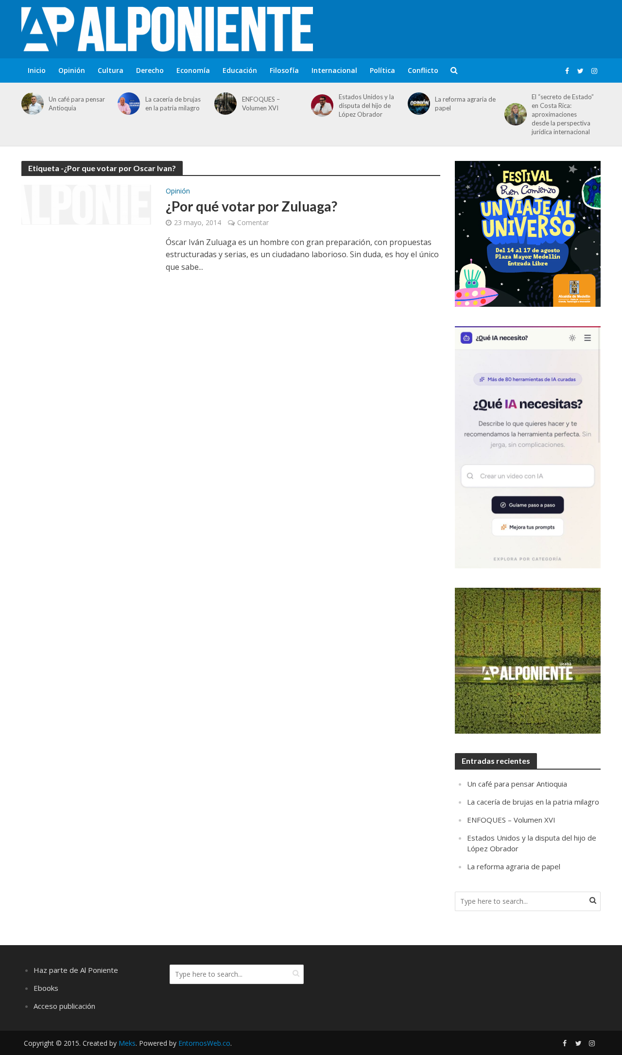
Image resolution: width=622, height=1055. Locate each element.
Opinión (71, 70)
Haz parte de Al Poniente (76, 970)
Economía (193, 70)
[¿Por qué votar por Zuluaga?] (86, 203)
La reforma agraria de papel (465, 103)
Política (382, 70)
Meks (127, 1043)
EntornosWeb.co (204, 1043)
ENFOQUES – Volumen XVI (261, 103)
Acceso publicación (64, 1006)
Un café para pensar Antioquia (77, 103)
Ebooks (46, 988)
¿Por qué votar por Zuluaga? (251, 206)
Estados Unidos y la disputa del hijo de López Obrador (366, 105)
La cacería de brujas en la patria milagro (173, 103)
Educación (240, 70)
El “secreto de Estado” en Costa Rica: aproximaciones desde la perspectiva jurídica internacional (563, 114)
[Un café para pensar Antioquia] (30, 103)
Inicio (37, 70)
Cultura (110, 70)
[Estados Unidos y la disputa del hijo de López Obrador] (320, 105)
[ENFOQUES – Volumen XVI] (223, 103)
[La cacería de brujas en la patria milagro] (127, 103)
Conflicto (423, 70)
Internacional (334, 70)
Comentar (253, 222)
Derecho (150, 70)
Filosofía (284, 70)
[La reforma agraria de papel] (417, 103)
